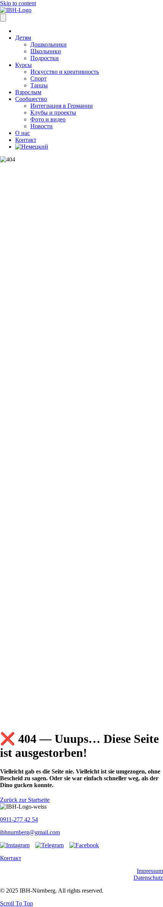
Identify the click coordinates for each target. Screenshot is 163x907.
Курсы (23, 65)
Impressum (150, 871)
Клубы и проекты (53, 112)
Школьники (45, 51)
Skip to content (18, 3)
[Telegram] (49, 845)
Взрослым (28, 92)
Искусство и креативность (64, 71)
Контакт (25, 140)
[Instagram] (15, 845)
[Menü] (3, 18)
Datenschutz (148, 877)
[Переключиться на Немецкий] (31, 146)
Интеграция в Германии (61, 106)
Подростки (44, 58)
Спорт (38, 78)
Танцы (39, 85)
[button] (16, 903)
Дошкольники (48, 44)
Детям (23, 37)
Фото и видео (48, 119)
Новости (41, 126)
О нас (22, 133)
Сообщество (31, 99)
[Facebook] (84, 845)
